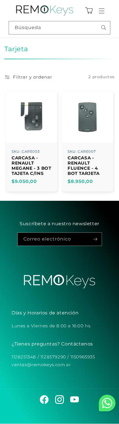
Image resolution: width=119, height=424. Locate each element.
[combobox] (59, 27)
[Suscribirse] (95, 239)
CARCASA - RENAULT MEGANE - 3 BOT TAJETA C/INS (31, 165)
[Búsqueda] (103, 27)
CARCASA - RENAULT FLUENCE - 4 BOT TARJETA (84, 165)
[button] (101, 11)
